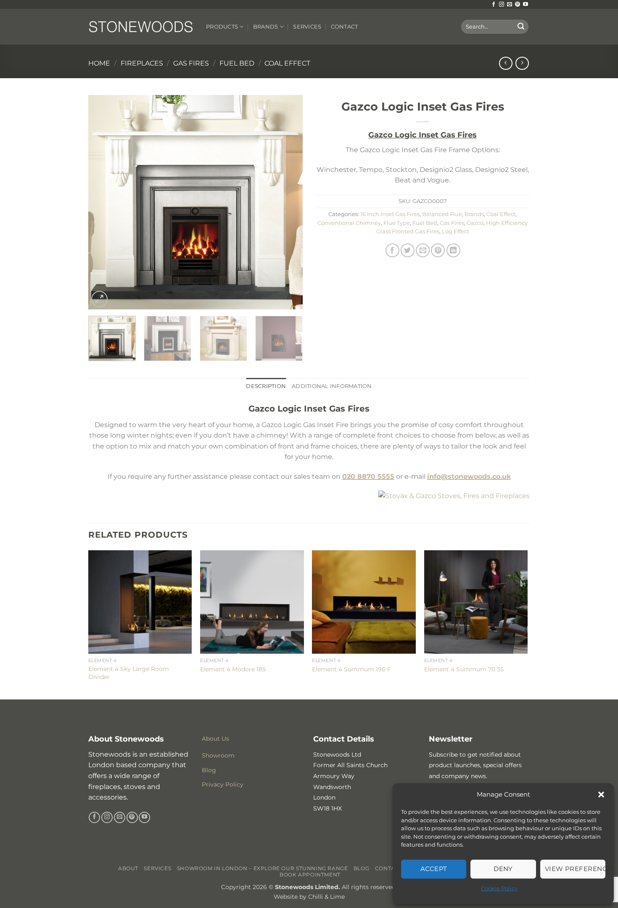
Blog (361, 868)
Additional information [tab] (332, 386)
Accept (433, 869)
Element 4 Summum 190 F (351, 669)
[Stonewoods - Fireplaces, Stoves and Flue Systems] (140, 26)
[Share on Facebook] (392, 250)
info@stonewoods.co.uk (469, 476)
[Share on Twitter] (408, 250)
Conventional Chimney (349, 223)
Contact (344, 27)
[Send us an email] (509, 5)
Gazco (475, 223)
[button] (601, 794)
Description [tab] (266, 386)
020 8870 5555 (368, 476)
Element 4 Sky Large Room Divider (128, 673)
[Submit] (521, 27)
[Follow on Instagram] (501, 5)
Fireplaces (142, 63)
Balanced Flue (442, 214)
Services (307, 27)
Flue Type (396, 223)
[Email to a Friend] (423, 250)
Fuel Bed (236, 63)
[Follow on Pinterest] (517, 5)
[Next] (288, 202)
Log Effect (455, 231)
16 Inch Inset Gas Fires (390, 214)
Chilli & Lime (326, 896)
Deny (503, 869)
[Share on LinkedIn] (453, 250)
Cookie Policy (499, 888)
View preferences (575, 869)
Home (99, 63)
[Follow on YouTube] (525, 5)
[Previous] (103, 202)
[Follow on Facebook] (493, 5)
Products (222, 27)
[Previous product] (521, 63)
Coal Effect (287, 63)
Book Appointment (310, 874)
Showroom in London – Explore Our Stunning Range (262, 868)
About (128, 868)
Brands (265, 27)
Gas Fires (191, 63)
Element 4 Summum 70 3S (464, 669)
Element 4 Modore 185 (233, 669)
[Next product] (505, 63)
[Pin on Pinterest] (438, 250)
